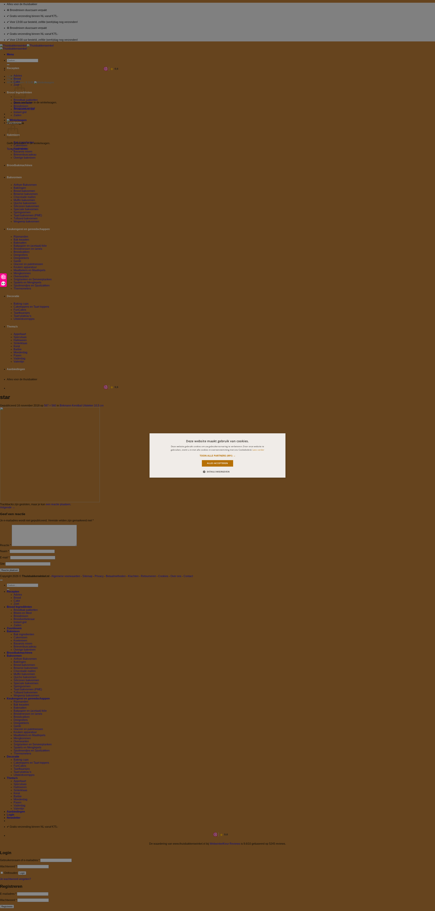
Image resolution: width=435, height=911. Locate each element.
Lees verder (258, 450)
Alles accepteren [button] (217, 463)
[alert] (217, 455)
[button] (218, 455)
